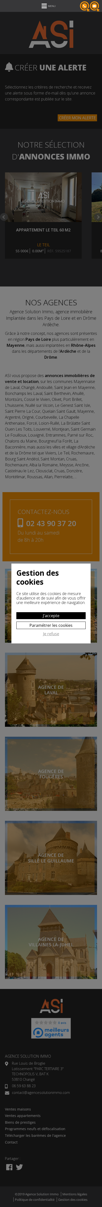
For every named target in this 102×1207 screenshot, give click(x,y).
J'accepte (51, 615)
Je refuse (51, 634)
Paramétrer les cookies (51, 625)
